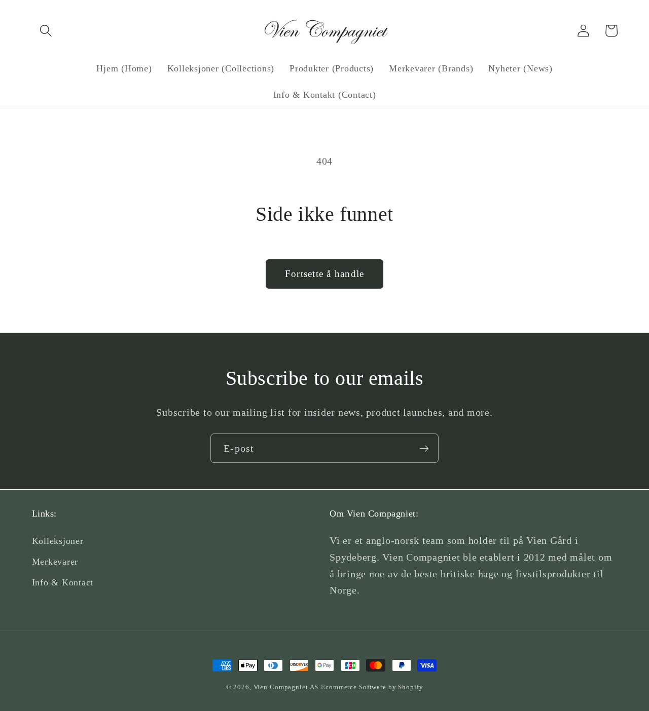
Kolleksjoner (58, 541)
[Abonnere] (424, 448)
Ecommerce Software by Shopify (372, 687)
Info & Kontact (63, 582)
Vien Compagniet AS (286, 687)
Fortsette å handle (325, 273)
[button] (46, 31)
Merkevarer (55, 562)
